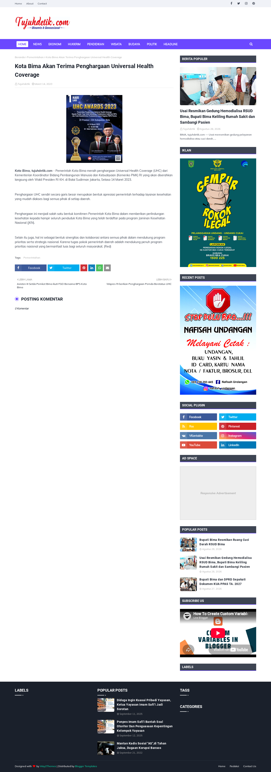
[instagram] (246, 3)
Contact (42, 3)
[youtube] (198, 445)
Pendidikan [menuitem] (95, 44)
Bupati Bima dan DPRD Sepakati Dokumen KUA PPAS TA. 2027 (222, 582)
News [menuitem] (37, 44)
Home (18, 3)
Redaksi (234, 766)
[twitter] (238, 3)
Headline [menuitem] (171, 44)
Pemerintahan (35, 57)
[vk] (198, 435)
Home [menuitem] (22, 44)
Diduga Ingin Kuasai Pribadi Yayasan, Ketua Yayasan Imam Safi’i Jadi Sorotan (144, 704)
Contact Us (249, 766)
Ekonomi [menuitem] (54, 44)
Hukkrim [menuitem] (74, 44)
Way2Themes (48, 766)
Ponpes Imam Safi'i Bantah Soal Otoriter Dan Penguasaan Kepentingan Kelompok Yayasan (145, 726)
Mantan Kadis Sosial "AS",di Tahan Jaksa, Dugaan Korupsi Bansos (141, 746)
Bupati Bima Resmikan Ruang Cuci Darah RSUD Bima (224, 542)
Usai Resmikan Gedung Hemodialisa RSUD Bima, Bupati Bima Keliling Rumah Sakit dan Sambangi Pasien (217, 116)
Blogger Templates (86, 766)
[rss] (198, 426)
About (29, 3)
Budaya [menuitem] (134, 44)
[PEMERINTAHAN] (218, 86)
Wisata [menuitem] (116, 44)
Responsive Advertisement (218, 493)
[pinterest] (253, 3)
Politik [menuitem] (152, 44)
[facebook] (231, 3)
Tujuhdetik (24, 83)
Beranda (20, 57)
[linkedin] (237, 445)
